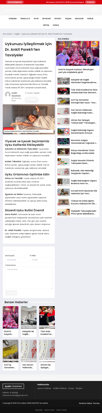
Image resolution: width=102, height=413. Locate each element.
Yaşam (68, 18)
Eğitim (46, 25)
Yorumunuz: (10, 265)
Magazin (79, 18)
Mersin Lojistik (62, 410)
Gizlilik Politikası (60, 388)
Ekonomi (46, 18)
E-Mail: (33, 255)
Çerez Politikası (44, 388)
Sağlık (90, 18)
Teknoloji (25, 18)
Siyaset (57, 18)
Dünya (56, 25)
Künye (71, 388)
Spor (36, 18)
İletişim (79, 388)
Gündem (13, 18)
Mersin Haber (49, 410)
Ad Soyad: (9, 255)
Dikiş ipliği (38, 410)
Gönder (11, 292)
